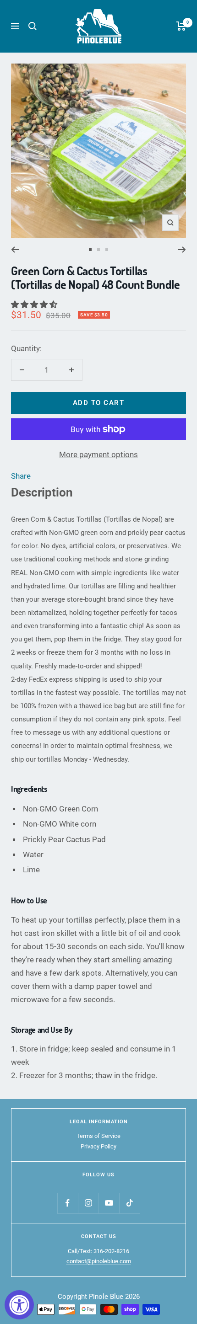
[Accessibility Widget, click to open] (19, 1304)
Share (21, 475)
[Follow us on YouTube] (108, 1203)
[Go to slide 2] (98, 249)
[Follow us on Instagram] (88, 1203)
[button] (35, 304)
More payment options (98, 454)
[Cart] (181, 26)
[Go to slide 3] (106, 249)
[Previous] (15, 249)
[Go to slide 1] (90, 249)
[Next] (182, 249)
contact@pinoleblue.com (98, 1261)
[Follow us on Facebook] (67, 1203)
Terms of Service (98, 1135)
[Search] (32, 26)
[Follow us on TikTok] (129, 1203)
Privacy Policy (98, 1146)
